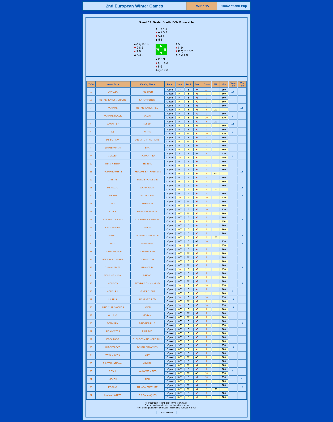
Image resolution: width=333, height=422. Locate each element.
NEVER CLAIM (147, 291)
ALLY (147, 355)
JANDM (147, 307)
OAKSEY (112, 195)
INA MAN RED (147, 155)
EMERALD (147, 203)
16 (91, 211)
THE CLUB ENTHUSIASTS (147, 171)
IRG (113, 203)
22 (91, 259)
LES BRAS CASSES (112, 259)
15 (91, 203)
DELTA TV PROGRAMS (147, 139)
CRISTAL (112, 179)
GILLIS (147, 227)
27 (91, 299)
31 (91, 331)
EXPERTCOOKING (113, 219)
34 (91, 355)
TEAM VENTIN (112, 163)
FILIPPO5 (147, 331)
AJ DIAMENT (147, 195)
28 (91, 307)
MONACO (113, 283)
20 (91, 243)
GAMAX (113, 235)
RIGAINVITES (112, 331)
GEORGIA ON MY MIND (147, 283)
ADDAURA (112, 291)
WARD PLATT (147, 187)
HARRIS (112, 299)
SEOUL (113, 371)
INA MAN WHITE (112, 395)
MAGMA (147, 363)
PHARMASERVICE (147, 211)
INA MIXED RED (147, 299)
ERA (147, 147)
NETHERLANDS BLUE (147, 235)
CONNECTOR (147, 259)
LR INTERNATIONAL (113, 363)
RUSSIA (147, 123)
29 (91, 315)
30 (91, 323)
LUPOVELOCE (112, 347)
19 (91, 235)
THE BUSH (147, 91)
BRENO (147, 275)
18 (91, 227)
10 (206, 117)
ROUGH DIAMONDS (147, 347)
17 (91, 219)
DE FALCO (112, 187)
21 (91, 251)
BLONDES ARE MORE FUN (147, 339)
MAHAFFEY (112, 123)
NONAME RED (147, 251)
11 (206, 89)
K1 (112, 131)
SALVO (147, 115)
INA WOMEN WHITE (147, 387)
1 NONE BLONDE (113, 251)
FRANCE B (147, 267)
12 (91, 179)
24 (91, 275)
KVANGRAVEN (112, 227)
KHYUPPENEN (147, 99)
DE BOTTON (112, 139)
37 (91, 379)
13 (91, 187)
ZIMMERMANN (113, 147)
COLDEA (112, 155)
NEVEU (113, 379)
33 (91, 347)
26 (91, 291)
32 (91, 339)
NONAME (113, 107)
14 (91, 195)
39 (91, 395)
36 (91, 371)
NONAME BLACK (113, 115)
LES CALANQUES (147, 395)
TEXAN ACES (112, 355)
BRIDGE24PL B (147, 323)
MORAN (147, 315)
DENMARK (112, 323)
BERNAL (147, 163)
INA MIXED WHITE (112, 171)
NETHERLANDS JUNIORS (112, 99)
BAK (112, 243)
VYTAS (147, 131)
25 (91, 283)
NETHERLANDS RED (147, 107)
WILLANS (113, 315)
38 (91, 387)
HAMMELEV (147, 243)
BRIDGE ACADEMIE (147, 179)
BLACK (112, 211)
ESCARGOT (112, 339)
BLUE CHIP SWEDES (112, 307)
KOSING (112, 387)
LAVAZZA (113, 91)
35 (91, 363)
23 (91, 267)
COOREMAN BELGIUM (147, 219)
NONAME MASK (112, 275)
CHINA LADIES (113, 267)
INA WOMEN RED (147, 371)
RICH (147, 379)
